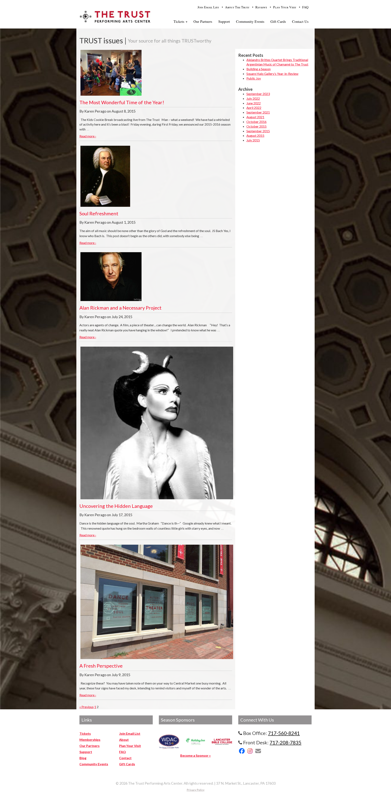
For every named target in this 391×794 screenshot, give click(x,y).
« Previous (86, 707)
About (124, 739)
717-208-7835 (285, 742)
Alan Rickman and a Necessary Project (120, 308)
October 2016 (256, 122)
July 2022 (253, 98)
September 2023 (258, 94)
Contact (125, 758)
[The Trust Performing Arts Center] (115, 16)
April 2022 (253, 108)
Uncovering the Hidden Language (116, 506)
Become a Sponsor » (195, 755)
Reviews (261, 7)
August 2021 (255, 117)
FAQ (305, 7)
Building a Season (258, 69)
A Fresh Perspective (101, 666)
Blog (82, 758)
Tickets (179, 21)
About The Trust (237, 7)
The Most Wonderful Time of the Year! (121, 102)
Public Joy (253, 78)
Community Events (250, 21)
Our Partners (202, 21)
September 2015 (258, 131)
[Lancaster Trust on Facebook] (241, 751)
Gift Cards (278, 21)
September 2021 (258, 112)
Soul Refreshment (98, 213)
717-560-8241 (284, 733)
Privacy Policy (195, 790)
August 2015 (255, 135)
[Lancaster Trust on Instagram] (250, 751)
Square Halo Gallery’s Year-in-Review (272, 74)
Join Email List (208, 7)
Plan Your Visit (284, 7)
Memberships (89, 739)
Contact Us (300, 21)
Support (224, 21)
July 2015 (253, 140)
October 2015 (256, 126)
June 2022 (253, 103)
